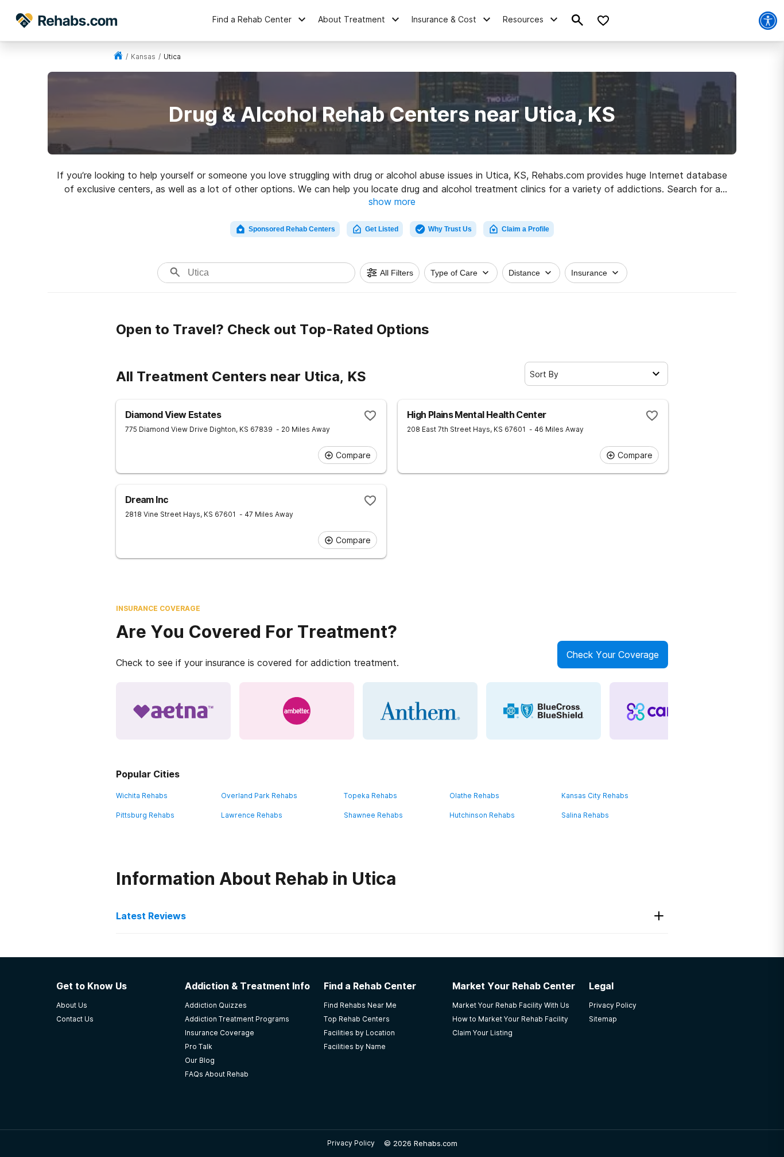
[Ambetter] (296, 711)
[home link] (118, 57)
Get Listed (381, 229)
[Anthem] (420, 711)
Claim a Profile (525, 229)
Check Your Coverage (612, 654)
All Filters (396, 272)
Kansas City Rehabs (594, 795)
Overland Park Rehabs (259, 795)
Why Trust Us (450, 229)
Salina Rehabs (585, 815)
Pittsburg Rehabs (145, 815)
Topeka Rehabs (370, 795)
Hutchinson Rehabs (482, 815)
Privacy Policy (351, 1143)
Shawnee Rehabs (373, 815)
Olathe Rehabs (474, 795)
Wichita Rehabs (142, 795)
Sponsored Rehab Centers (292, 229)
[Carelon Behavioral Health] (667, 711)
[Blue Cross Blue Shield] (543, 711)
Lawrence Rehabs (251, 815)
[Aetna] (173, 711)
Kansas (143, 56)
